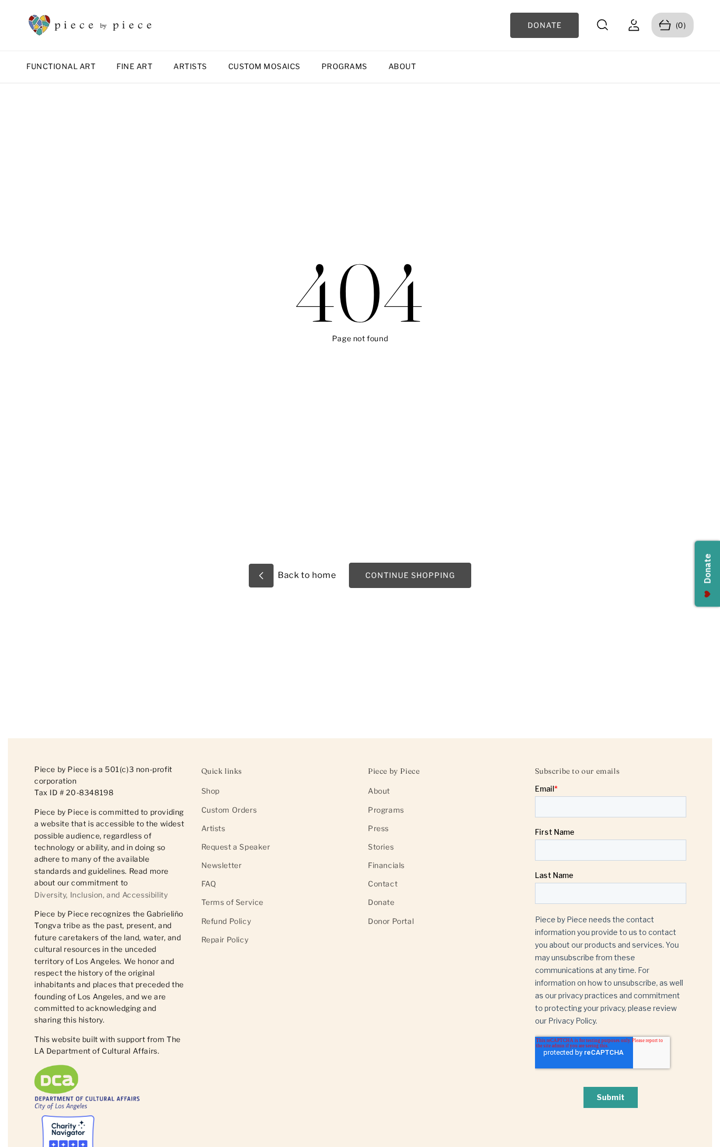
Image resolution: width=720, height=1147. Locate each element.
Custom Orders (229, 809)
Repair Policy (225, 939)
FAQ (209, 883)
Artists (190, 66)
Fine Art (134, 66)
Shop (210, 790)
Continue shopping (410, 575)
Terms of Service (232, 902)
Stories (381, 846)
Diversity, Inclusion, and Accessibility (101, 894)
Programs (344, 66)
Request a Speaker (235, 846)
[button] (602, 25)
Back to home (306, 575)
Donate (381, 902)
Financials (386, 865)
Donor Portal (391, 921)
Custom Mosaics (264, 66)
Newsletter (221, 865)
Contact (382, 883)
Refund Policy (226, 921)
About (402, 66)
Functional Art (60, 66)
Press (378, 828)
